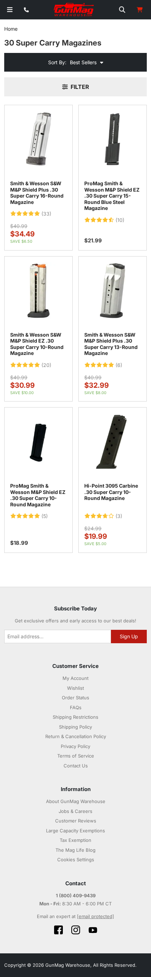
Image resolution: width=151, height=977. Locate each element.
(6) (119, 365)
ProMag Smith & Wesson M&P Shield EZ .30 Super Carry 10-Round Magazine (37, 495)
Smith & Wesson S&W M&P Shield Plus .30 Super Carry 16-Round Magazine (37, 192)
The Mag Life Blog (75, 850)
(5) (44, 516)
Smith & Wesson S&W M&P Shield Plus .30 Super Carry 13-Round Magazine (111, 344)
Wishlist (75, 688)
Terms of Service (75, 756)
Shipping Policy (75, 727)
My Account (75, 678)
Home (11, 29)
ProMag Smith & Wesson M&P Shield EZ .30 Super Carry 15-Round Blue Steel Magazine (111, 195)
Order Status (75, 697)
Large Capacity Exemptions (75, 830)
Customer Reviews (75, 821)
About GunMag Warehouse (75, 801)
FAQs (75, 707)
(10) (120, 220)
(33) (46, 213)
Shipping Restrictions (75, 717)
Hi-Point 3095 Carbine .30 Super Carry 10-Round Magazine (111, 492)
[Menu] (9, 9)
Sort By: (57, 62)
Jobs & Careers (75, 811)
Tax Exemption (75, 840)
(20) (46, 365)
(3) (119, 516)
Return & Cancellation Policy (75, 736)
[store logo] (74, 10)
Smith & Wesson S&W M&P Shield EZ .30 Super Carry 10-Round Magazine (37, 344)
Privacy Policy (75, 746)
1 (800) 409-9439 (76, 895)
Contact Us (76, 765)
